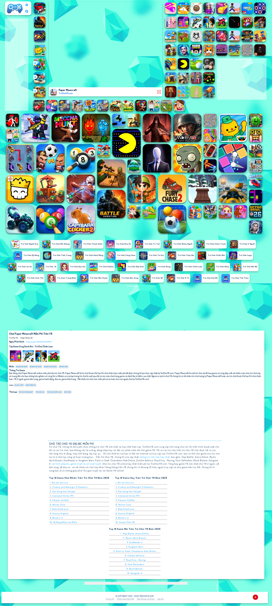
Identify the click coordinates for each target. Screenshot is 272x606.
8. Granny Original (59, 513)
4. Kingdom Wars (135, 546)
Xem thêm (67, 392)
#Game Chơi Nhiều (50, 367)
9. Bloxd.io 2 (56, 517)
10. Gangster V (134, 573)
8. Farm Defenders (134, 564)
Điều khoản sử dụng (145, 598)
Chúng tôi (110, 598)
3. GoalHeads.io (135, 542)
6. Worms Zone (57, 504)
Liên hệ (160, 598)
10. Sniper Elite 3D (125, 522)
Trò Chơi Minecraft (26, 392)
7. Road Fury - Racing (135, 560)
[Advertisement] (16, 64)
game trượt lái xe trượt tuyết (86, 463)
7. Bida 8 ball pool (59, 509)
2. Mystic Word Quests (134, 538)
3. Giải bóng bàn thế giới (63, 491)
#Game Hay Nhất (36, 367)
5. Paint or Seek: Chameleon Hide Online (134, 551)
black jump (19, 385)
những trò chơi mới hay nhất (155, 457)
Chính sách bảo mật (125, 598)
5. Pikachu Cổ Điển (59, 500)
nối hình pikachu (60, 463)
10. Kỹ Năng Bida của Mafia (63, 522)
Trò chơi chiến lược (43, 346)
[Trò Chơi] (26, 5)
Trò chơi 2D (40, 392)
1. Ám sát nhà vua (59, 482)
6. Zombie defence (135, 555)
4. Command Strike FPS (62, 495)
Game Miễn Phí (31, 385)
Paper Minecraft (27, 338)
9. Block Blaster (135, 568)
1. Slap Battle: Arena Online (135, 533)
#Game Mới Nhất (21, 367)
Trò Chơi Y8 (11, 3)
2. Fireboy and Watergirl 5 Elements (69, 487)
